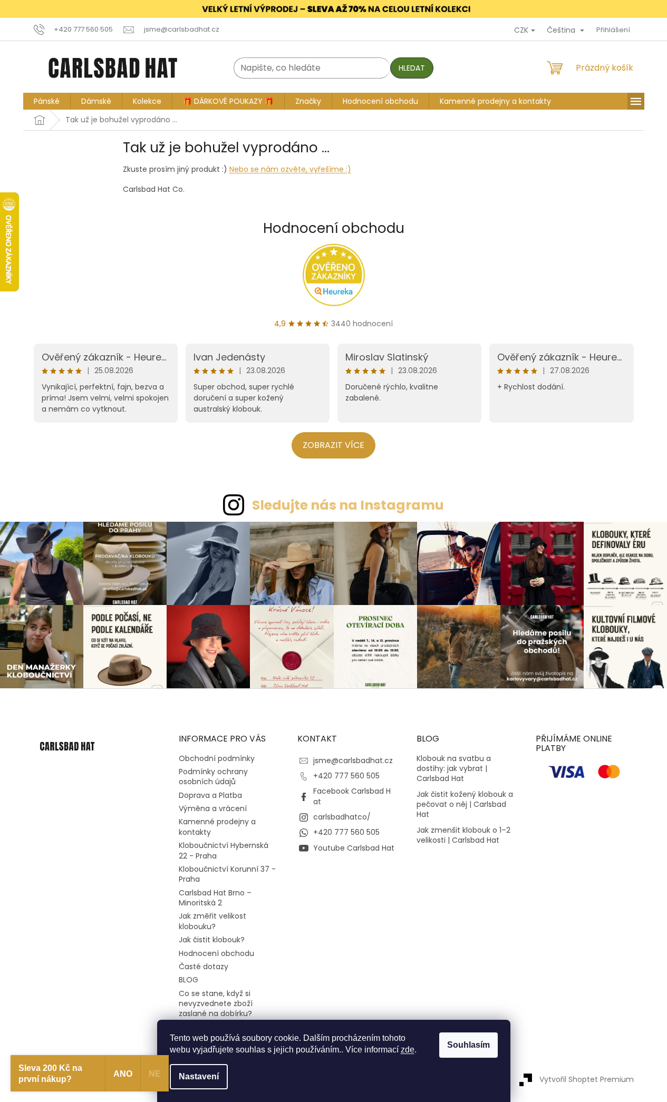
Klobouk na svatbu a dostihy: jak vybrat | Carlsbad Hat (454, 769)
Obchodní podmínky (217, 758)
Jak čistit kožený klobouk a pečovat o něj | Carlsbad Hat (465, 804)
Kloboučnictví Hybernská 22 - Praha (223, 850)
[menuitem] (46, 101)
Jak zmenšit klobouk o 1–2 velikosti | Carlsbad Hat (463, 835)
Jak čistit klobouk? (212, 939)
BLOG (188, 979)
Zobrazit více (333, 445)
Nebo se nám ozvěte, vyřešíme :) (290, 169)
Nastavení (199, 1076)
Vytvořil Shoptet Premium (586, 1079)
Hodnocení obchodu (333, 228)
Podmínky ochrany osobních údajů (213, 776)
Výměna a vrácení (213, 808)
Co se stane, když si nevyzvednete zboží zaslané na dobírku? (216, 1003)
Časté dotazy (203, 966)
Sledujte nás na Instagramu (348, 505)
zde (407, 1049)
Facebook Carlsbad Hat (352, 796)
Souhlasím (468, 1044)
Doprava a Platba (210, 795)
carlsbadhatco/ (342, 817)
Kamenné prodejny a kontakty (217, 826)
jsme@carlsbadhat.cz (353, 760)
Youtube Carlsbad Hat (353, 848)
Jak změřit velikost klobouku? (212, 921)
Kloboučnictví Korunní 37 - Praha (227, 874)
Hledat (412, 68)
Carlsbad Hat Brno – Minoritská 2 (215, 898)
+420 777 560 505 (346, 776)
